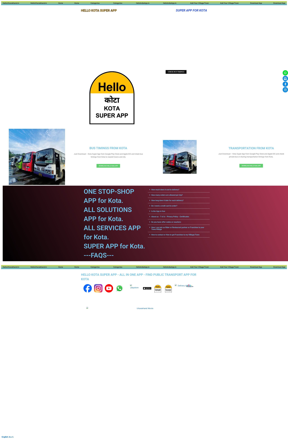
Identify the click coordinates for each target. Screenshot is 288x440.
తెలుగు (11, 437)
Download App (256, 3)
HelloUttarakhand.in (11, 3)
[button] (179, 189)
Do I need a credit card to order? (164, 206)
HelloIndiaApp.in (142, 3)
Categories (95, 3)
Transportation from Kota (251, 148)
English (5, 437)
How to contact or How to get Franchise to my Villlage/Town (175, 235)
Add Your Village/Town (199, 3)
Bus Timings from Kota (108, 148)
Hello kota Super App (99, 10)
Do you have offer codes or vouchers (166, 222)
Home (60, 3)
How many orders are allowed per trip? (167, 195)
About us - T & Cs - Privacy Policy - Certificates (170, 217)
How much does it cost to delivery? (165, 190)
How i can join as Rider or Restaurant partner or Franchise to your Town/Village (177, 228)
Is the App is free (158, 211)
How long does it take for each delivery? (167, 200)
